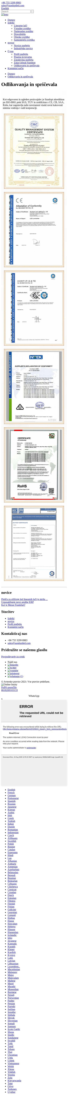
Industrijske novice (23, 48)
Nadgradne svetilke (23, 31)
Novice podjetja (22, 45)
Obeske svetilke (22, 37)
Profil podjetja (21, 54)
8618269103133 (9, 690)
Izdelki (11, 22)
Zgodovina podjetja (23, 59)
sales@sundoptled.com (19, 643)
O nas (10, 51)
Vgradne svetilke (22, 28)
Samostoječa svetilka (24, 39)
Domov (11, 20)
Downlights (20, 34)
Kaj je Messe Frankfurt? (13, 605)
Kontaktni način (16, 68)
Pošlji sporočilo (9, 687)
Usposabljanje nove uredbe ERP (17, 602)
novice (11, 42)
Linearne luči (20, 25)
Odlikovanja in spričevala (26, 65)
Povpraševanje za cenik (13, 656)
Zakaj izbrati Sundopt (24, 62)
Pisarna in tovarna (23, 57)
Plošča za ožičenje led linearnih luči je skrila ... (24, 599)
